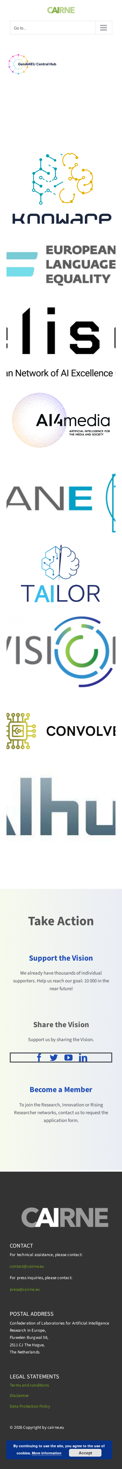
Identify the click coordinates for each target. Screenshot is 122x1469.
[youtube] (68, 1057)
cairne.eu (31, 1289)
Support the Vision (61, 958)
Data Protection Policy (30, 1406)
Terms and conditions (29, 1385)
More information (46, 1452)
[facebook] (39, 1057)
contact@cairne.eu (27, 1266)
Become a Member (61, 1089)
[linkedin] (83, 1057)
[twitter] (54, 1057)
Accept (85, 1453)
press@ (16, 1289)
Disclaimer (19, 1396)
